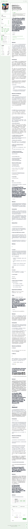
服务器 (6, 31)
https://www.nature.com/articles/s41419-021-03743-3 (19, 39)
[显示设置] (25, 1)
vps (4, 31)
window (2, 28)
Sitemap (19, 525)
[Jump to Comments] (27, 525)
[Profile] (5, 7)
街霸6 (2, 31)
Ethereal (16, 526)
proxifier (5, 28)
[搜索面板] (23, 1)
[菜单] (26, 1)
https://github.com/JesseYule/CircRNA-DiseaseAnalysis (18, 37)
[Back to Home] (27, 527)
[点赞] (13, 501)
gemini (8, 28)
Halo (14, 526)
